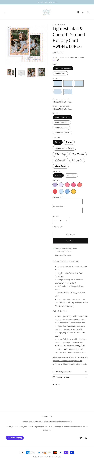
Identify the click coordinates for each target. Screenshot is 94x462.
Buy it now (70, 241)
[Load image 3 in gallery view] (31, 72)
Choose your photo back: (61, 106)
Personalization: (58, 197)
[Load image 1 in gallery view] (10, 72)
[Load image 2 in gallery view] (21, 72)
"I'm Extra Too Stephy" (64, 306)
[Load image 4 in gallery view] (41, 72)
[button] (4, 12)
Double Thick (60, 73)
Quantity (55, 216)
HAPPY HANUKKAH (62, 133)
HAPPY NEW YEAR (62, 122)
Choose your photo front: (61, 99)
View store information (63, 255)
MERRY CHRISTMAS (62, 117)
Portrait (58, 175)
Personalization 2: (58, 207)
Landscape (71, 175)
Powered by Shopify (55, 457)
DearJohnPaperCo (43, 457)
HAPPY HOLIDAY (61, 128)
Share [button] (57, 384)
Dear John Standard (63, 68)
